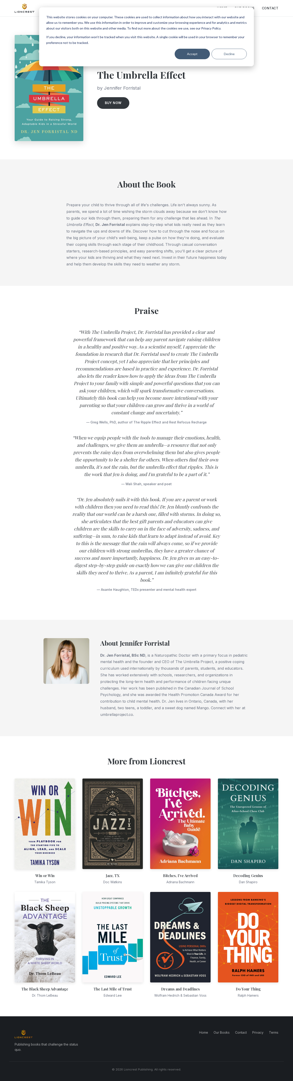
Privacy (257, 1032)
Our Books (222, 1032)
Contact (270, 8)
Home (203, 1032)
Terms (273, 1032)
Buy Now (113, 103)
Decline (229, 54)
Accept (192, 54)
